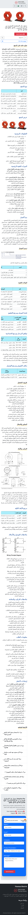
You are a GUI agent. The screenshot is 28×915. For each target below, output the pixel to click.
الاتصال (22, 908)
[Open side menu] (25, 37)
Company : (7, 840)
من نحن (22, 903)
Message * (7, 856)
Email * (6, 832)
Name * (6, 824)
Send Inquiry (19, 34)
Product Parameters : (10, 848)
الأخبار (22, 905)
